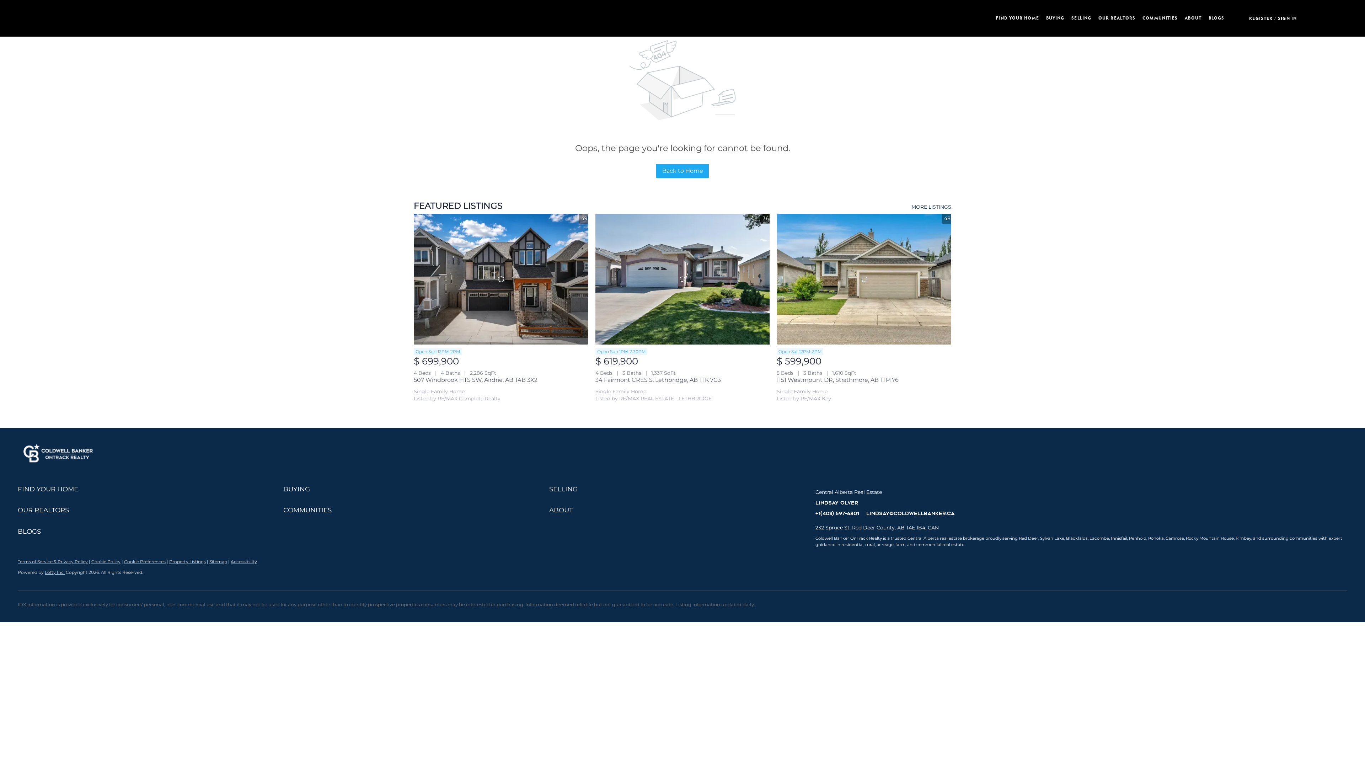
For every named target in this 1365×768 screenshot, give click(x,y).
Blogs (1217, 18)
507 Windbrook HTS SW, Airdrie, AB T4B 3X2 (475, 380)
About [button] (1193, 18)
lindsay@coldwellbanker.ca (910, 513)
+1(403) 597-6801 (837, 513)
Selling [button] (1081, 18)
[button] (299, 18)
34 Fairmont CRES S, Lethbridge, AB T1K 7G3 (658, 380)
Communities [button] (1160, 18)
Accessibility (244, 561)
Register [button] (1261, 18)
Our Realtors (1116, 18)
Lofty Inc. (55, 572)
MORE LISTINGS (931, 207)
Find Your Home (1017, 18)
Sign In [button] (1287, 18)
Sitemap (218, 561)
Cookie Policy (106, 561)
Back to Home (682, 170)
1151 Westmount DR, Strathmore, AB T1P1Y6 (838, 380)
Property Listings (187, 561)
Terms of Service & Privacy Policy (53, 561)
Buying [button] (1055, 18)
